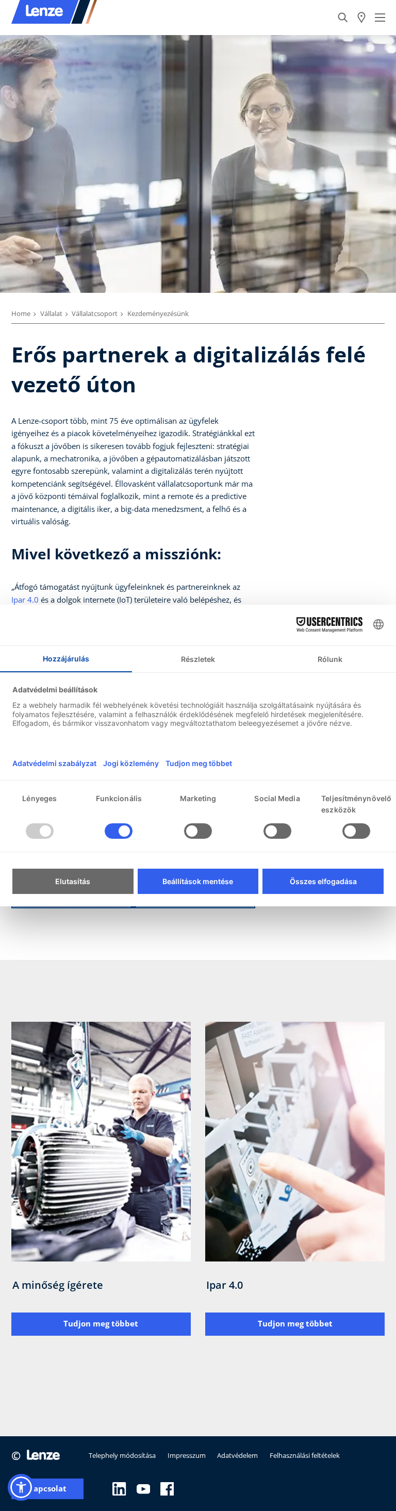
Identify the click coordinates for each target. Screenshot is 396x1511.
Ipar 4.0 (25, 599)
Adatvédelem (237, 1455)
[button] (21, 1487)
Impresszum (187, 1455)
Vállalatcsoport (95, 313)
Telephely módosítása (122, 1455)
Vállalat (51, 313)
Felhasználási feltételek (305, 1455)
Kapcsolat (47, 1488)
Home (20, 313)
